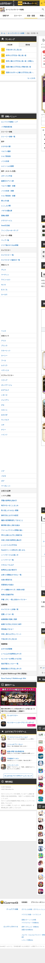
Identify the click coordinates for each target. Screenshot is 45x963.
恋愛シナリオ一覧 (7, 614)
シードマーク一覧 (7, 560)
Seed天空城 (5, 225)
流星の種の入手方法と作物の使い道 (18, 66)
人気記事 (9, 45)
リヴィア (4, 380)
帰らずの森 (5, 200)
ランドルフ (5, 419)
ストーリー (18, 15)
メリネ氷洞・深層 (7, 191)
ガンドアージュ (6, 385)
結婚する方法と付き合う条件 (11, 624)
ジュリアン (5, 400)
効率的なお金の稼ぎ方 (9, 570)
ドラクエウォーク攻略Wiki (30, 923)
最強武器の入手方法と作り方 (11, 668)
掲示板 (28, 45)
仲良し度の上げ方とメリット (11, 634)
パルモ (3, 476)
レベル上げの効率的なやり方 (11, 654)
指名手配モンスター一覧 (9, 663)
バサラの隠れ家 (6, 210)
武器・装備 (31, 15)
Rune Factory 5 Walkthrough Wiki (13, 678)
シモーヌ (4, 395)
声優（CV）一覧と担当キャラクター (14, 599)
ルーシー (4, 355)
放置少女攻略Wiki (27, 930)
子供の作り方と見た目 (14, 49)
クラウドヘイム (6, 220)
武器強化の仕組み (7, 584)
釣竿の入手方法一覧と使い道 (16, 55)
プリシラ (4, 345)
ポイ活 (13, 3)
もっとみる (31, 78)
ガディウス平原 (6, 176)
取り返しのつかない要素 (9, 510)
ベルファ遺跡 (6, 151)
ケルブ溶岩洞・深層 (8, 196)
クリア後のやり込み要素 (9, 245)
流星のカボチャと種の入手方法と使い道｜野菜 (21, 72)
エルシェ (4, 410)
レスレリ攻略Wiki (27, 940)
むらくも (4, 289)
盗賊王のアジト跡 (7, 181)
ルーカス (4, 294)
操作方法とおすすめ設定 (9, 515)
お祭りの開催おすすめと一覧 (11, 574)
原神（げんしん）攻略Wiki (30, 927)
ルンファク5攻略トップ (9, 122)
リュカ (3, 331)
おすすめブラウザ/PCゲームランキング (19, 776)
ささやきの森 (6, 146)
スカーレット (6, 350)
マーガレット (6, 486)
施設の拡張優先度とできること (12, 520)
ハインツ (4, 434)
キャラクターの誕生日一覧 (10, 260)
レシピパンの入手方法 (9, 545)
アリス (3, 340)
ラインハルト (6, 279)
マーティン (5, 274)
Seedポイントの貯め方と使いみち (13, 550)
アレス (3, 269)
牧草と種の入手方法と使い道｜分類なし (20, 61)
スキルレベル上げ (7, 565)
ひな (2, 405)
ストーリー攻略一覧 (8, 136)
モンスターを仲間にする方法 (11, 658)
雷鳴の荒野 (5, 215)
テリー (3, 429)
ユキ (2, 424)
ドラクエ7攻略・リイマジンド (31, 915)
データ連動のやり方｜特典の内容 (13, 589)
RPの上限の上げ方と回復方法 (11, 535)
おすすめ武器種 (6, 649)
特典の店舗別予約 (7, 594)
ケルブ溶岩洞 (6, 156)
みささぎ (4, 415)
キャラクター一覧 (7, 255)
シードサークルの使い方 (9, 555)
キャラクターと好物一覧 (9, 609)
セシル (3, 284)
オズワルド (5, 390)
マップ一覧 (5, 240)
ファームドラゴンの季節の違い (12, 530)
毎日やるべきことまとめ (9, 505)
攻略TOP (6, 15)
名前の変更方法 (6, 579)
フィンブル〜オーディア (9, 230)
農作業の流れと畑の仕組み (10, 525)
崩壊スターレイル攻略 (29, 920)
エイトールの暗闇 (7, 166)
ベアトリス (5, 370)
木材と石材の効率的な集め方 (11, 540)
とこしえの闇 (6, 205)
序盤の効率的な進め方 (9, 500)
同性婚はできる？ (7, 629)
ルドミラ (4, 365)
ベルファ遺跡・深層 (8, 186)
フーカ (3, 360)
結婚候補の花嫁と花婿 (9, 619)
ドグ (2, 471)
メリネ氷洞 (5, 161)
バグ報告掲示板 (6, 127)
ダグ (2, 481)
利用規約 (24, 902)
